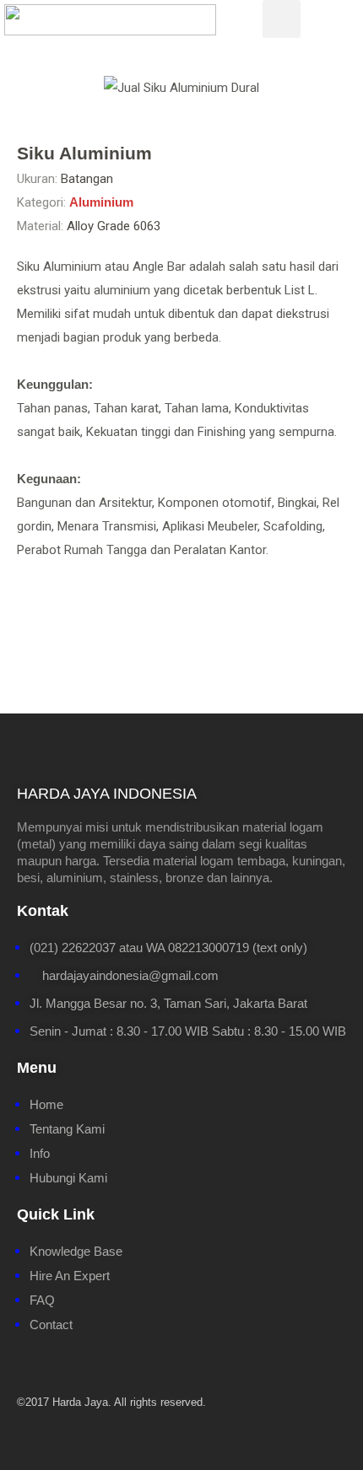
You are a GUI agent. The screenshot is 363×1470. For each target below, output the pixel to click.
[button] (26, 87)
